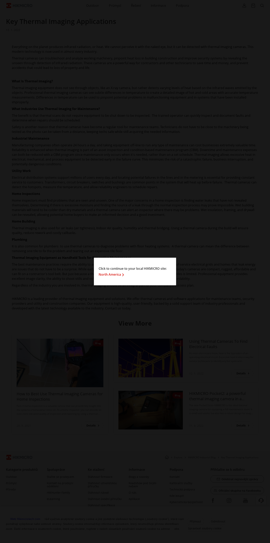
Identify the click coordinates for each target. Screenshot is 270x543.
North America (110, 274)
